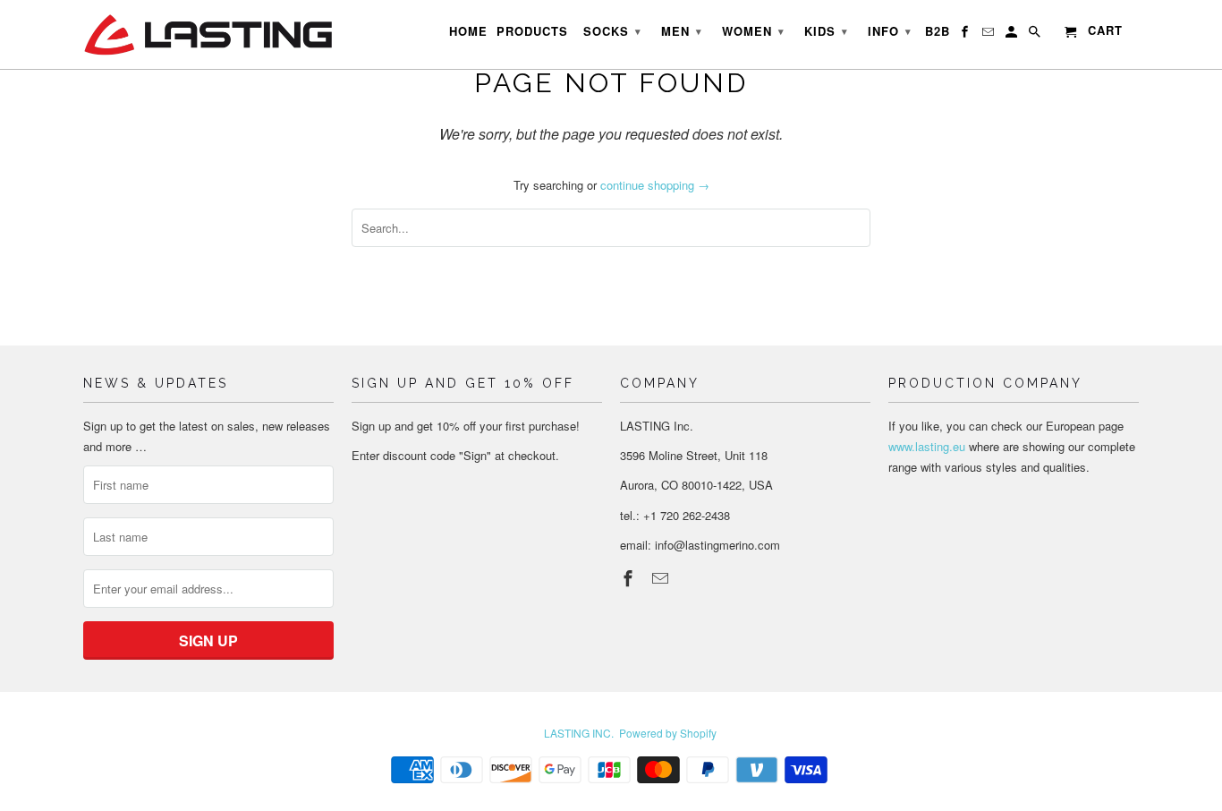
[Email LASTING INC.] (662, 577)
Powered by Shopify (668, 732)
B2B (937, 31)
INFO (890, 30)
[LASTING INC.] (208, 34)
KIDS (826, 30)
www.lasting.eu (926, 446)
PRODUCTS (532, 31)
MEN (681, 30)
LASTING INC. (579, 732)
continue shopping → (654, 184)
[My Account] (1013, 35)
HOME (468, 31)
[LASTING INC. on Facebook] (630, 577)
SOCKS (612, 30)
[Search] (1036, 35)
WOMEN (753, 30)
